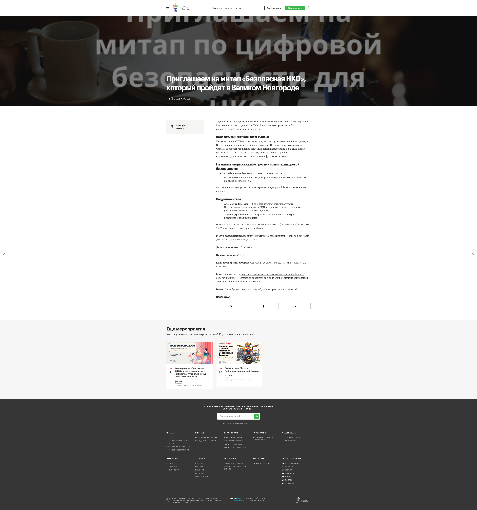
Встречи (229, 8)
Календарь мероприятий (206, 441)
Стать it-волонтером (291, 437)
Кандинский (172, 467)
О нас (238, 8)
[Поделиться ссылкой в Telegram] (295, 306)
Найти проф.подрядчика (235, 448)
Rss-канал (289, 483)
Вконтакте (289, 473)
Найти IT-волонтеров (233, 444)
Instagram (289, 470)
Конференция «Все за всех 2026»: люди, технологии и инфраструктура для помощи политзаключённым (191, 372)
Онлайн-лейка (172, 470)
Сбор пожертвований (233, 441)
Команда (199, 467)
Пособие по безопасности (177, 450)
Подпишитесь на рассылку (236, 334)
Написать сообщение (262, 463)
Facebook (289, 467)
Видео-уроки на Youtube (206, 437)
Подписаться (295, 8)
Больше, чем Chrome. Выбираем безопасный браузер (242, 369)
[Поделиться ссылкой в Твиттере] (231, 306)
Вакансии (199, 470)
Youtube (288, 477)
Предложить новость (233, 463)
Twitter (288, 480)
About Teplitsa (201, 477)
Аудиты (169, 463)
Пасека (169, 473)
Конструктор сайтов (233, 437)
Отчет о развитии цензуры (178, 447)
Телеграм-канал (292, 463)
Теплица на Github (290, 441)
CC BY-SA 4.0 (186, 502)
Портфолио (200, 473)
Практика (217, 8)
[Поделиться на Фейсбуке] (263, 306)
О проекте (199, 463)
